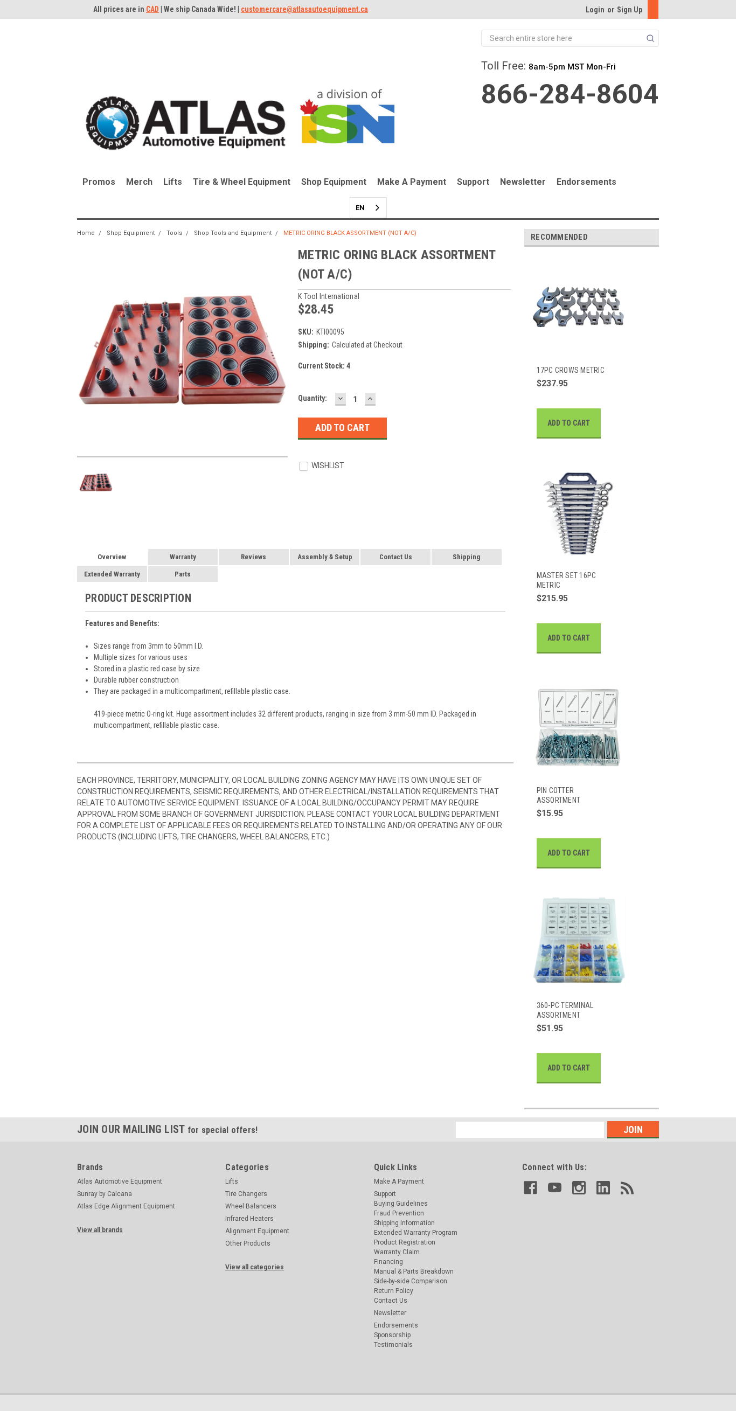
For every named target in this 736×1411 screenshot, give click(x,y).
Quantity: (312, 398)
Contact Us (395, 557)
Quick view (572, 348)
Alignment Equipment (257, 1231)
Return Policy (393, 1291)
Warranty (183, 557)
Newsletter (523, 182)
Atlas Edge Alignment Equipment (126, 1206)
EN (360, 208)
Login (595, 9)
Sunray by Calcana (104, 1194)
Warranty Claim (397, 1252)
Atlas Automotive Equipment (119, 1181)
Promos (98, 182)
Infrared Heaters (249, 1218)
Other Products (247, 1243)
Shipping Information (404, 1223)
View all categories (254, 1267)
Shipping (466, 557)
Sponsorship (392, 1335)
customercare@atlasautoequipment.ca (304, 9)
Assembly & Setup (324, 557)
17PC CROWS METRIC (571, 370)
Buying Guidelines (401, 1203)
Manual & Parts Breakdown (414, 1271)
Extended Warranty (112, 574)
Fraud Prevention (399, 1213)
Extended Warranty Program (415, 1232)
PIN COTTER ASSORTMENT (559, 795)
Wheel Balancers (250, 1206)
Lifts (172, 182)
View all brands (100, 1230)
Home (86, 233)
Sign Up (629, 9)
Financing (388, 1262)
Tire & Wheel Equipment (241, 182)
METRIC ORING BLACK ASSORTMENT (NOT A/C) (349, 233)
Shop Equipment (333, 182)
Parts (183, 574)
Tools (174, 233)
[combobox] (368, 207)
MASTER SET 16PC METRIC (566, 580)
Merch (139, 182)
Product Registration (404, 1242)
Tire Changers (246, 1194)
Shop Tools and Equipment (233, 233)
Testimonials (393, 1345)
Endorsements (586, 182)
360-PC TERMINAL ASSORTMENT (565, 1010)
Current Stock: (324, 366)
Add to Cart (568, 423)
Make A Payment (411, 182)
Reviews (253, 557)
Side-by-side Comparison (410, 1281)
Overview (112, 557)
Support (473, 182)
